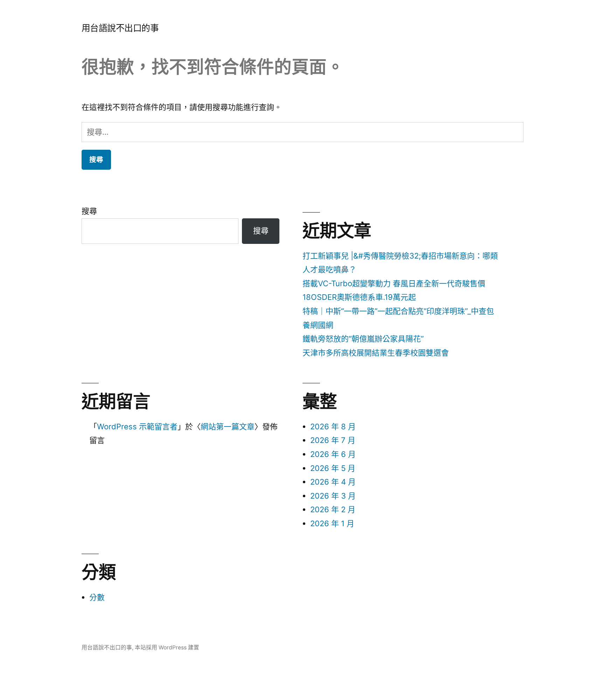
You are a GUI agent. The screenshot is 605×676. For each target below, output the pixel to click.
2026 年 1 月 (332, 523)
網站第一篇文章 (228, 426)
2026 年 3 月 (333, 495)
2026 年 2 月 (332, 509)
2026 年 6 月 (333, 454)
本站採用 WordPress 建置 (167, 647)
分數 (97, 597)
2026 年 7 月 (332, 440)
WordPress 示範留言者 (137, 426)
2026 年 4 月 (333, 481)
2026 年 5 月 (332, 468)
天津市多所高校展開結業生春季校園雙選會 (375, 352)
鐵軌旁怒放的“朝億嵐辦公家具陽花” (363, 338)
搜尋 (89, 211)
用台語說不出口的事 (120, 28)
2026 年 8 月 (333, 426)
